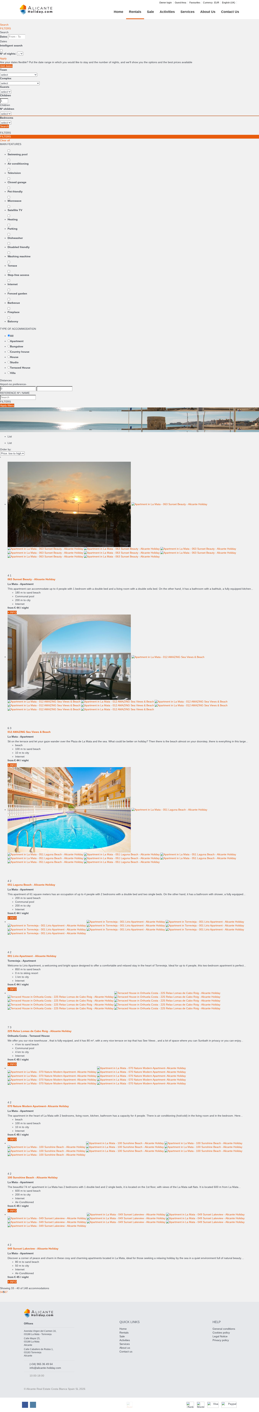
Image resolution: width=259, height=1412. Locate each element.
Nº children (7, 108)
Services (188, 12)
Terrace (12, 265)
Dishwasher (15, 237)
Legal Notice (220, 1336)
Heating (13, 219)
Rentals (135, 12)
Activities (167, 12)
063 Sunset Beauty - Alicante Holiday (31, 579)
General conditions (224, 1328)
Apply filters (7, 405)
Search (4, 24)
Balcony (13, 321)
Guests (4, 86)
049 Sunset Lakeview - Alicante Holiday (33, 1248)
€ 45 (17, 1059)
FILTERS (5, 28)
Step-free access (18, 274)
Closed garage (17, 182)
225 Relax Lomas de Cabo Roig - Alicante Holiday (39, 1031)
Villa (13, 372)
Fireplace (14, 312)
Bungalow (16, 346)
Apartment (17, 341)
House (14, 357)
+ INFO (12, 612)
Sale (150, 12)
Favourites (194, 2)
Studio (14, 362)
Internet (13, 284)
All (11, 335)
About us (207, 12)
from (10, 607)
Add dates (6, 65)
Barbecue (14, 302)
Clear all (5, 140)
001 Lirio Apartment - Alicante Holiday (32, 956)
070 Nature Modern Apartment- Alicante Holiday (38, 1106)
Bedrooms (6, 117)
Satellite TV (15, 210)
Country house (19, 351)
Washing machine (19, 256)
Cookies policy (221, 1332)
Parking (12, 228)
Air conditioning (18, 163)
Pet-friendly (15, 191)
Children (5, 95)
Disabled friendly (19, 247)
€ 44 (17, 607)
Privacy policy (221, 1340)
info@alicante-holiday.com (45, 1367)
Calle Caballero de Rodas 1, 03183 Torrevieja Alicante (38, 1352)
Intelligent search (11, 45)
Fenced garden (17, 293)
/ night (24, 607)
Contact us (230, 12)
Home (118, 12)
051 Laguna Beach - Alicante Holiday (31, 884)
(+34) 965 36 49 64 (41, 1364)
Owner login (165, 2)
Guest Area (180, 2)
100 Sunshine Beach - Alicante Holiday (33, 1177)
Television (14, 172)
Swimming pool (17, 154)
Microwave (14, 200)
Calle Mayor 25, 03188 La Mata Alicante (32, 1341)
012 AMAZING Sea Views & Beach (29, 731)
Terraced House (20, 367)
